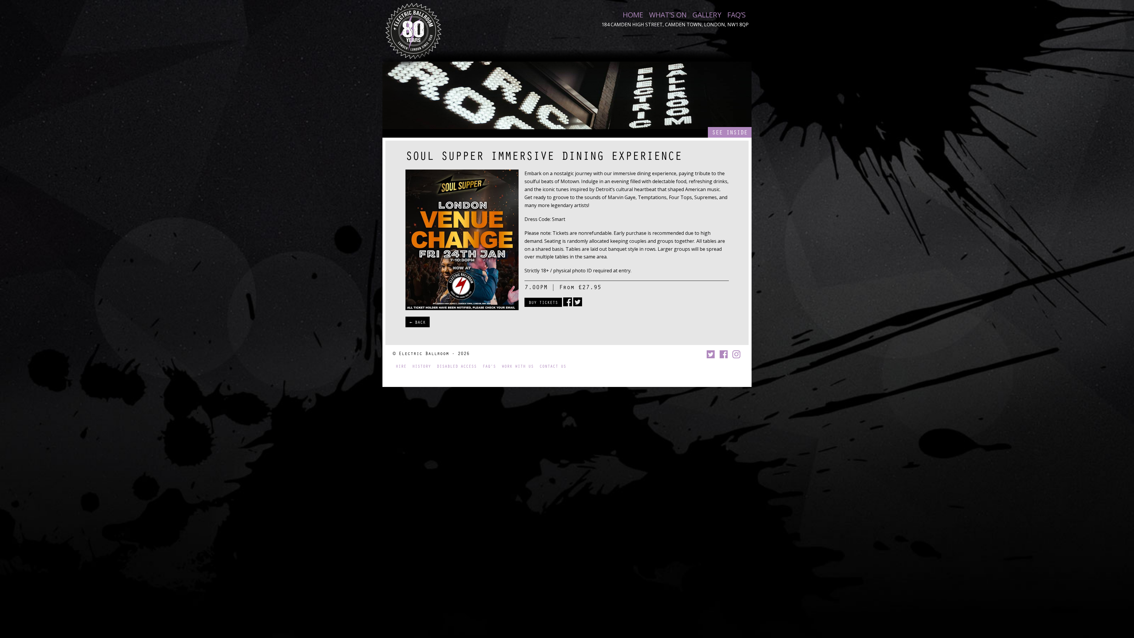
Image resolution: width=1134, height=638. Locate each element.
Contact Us (553, 366)
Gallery (707, 14)
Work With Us (518, 366)
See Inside (729, 132)
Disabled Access (457, 366)
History (421, 366)
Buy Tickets (543, 302)
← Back (418, 322)
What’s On (668, 14)
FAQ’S (736, 14)
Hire (401, 366)
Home (633, 14)
